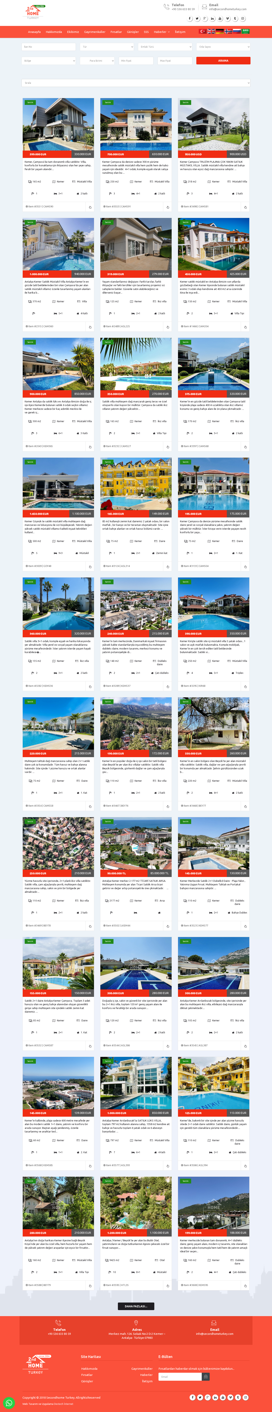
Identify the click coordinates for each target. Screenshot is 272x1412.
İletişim (180, 32)
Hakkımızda (54, 32)
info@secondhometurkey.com (228, 9)
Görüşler (133, 32)
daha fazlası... (136, 1306)
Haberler (160, 32)
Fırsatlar (116, 32)
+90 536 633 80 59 (183, 9)
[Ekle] (206, 1377)
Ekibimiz (73, 32)
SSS (146, 32)
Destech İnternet (63, 1403)
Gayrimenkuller (94, 32)
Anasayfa (34, 32)
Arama (223, 60)
